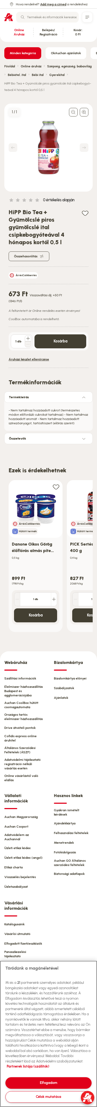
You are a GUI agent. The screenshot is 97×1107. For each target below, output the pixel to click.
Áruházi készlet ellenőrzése (29, 359)
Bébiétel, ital (17, 75)
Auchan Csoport (16, 826)
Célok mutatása (48, 1097)
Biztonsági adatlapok (69, 874)
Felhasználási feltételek (71, 833)
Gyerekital (57, 75)
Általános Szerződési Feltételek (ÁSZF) (20, 750)
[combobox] (47, 17)
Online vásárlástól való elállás (21, 778)
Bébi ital (38, 75)
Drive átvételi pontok (20, 728)
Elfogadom (48, 1083)
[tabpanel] (48, 415)
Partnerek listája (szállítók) (28, 1066)
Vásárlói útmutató (17, 934)
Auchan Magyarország (21, 817)
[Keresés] (22, 17)
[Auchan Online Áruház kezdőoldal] (8, 17)
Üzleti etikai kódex (17, 848)
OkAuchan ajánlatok (66, 53)
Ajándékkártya (64, 823)
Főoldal (9, 66)
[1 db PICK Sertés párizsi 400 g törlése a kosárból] (75, 599)
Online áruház (31, 66)
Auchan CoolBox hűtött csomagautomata (21, 705)
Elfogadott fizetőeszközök (23, 943)
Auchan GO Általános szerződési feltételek (70, 863)
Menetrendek (64, 843)
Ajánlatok (61, 698)
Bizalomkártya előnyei (70, 678)
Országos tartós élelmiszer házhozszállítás (23, 717)
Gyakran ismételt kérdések (66, 812)
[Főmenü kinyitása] (87, 17)
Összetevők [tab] (17, 438)
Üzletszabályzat (16, 887)
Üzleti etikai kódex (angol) (23, 858)
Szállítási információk (20, 678)
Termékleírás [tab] (19, 397)
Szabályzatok (64, 688)
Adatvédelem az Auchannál (16, 837)
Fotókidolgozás (65, 852)
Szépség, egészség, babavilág (69, 66)
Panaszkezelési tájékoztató (15, 954)
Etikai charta (13, 867)
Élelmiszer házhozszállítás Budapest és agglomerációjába (23, 691)
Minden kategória (23, 53)
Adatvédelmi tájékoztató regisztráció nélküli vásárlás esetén (22, 764)
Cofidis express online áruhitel (20, 738)
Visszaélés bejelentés (20, 877)
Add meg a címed (53, 4)
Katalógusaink (14, 924)
